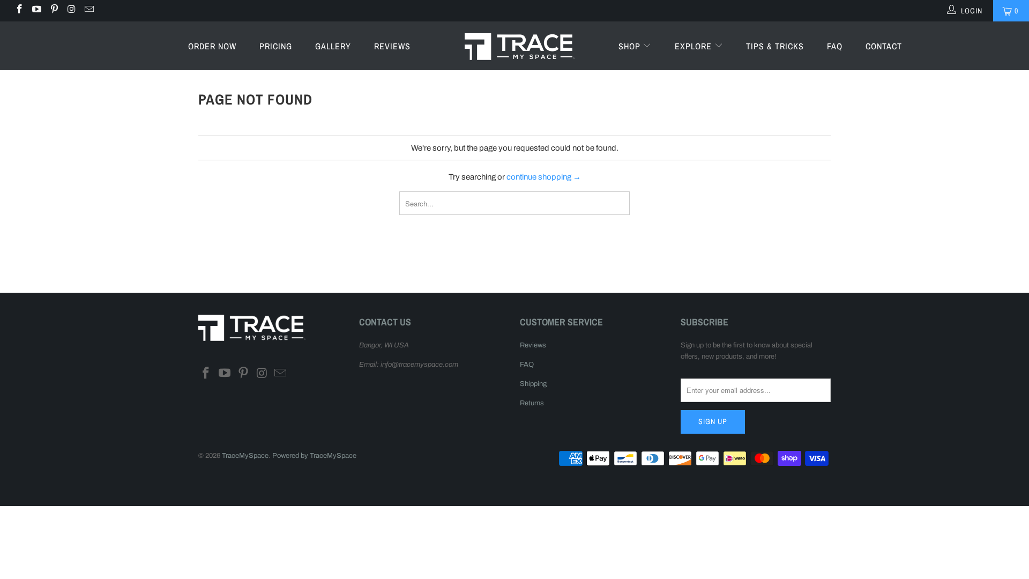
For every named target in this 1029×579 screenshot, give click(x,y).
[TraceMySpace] (519, 45)
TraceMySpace (245, 455)
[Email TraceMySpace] (88, 10)
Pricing (275, 46)
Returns (532, 403)
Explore (694, 46)
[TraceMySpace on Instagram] (71, 10)
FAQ (834, 46)
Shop (630, 46)
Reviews (392, 46)
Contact (884, 46)
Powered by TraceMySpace (314, 455)
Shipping (533, 384)
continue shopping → (543, 177)
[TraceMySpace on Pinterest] (53, 10)
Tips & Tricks (775, 46)
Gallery (333, 46)
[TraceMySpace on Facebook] (18, 10)
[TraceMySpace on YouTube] (36, 10)
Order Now (212, 46)
